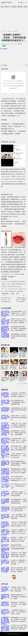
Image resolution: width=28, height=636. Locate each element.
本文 (4, 274)
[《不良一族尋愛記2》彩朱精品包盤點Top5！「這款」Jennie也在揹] (5, 456)
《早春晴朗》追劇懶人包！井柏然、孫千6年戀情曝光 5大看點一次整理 (19, 612)
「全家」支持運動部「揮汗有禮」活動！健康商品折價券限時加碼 (18, 516)
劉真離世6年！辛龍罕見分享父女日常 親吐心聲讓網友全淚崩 (18, 604)
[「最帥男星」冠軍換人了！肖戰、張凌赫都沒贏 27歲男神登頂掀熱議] (5, 494)
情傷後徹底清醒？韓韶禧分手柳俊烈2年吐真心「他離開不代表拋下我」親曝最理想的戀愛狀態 (18, 471)
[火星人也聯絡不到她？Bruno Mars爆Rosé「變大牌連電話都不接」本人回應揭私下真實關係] (5, 479)
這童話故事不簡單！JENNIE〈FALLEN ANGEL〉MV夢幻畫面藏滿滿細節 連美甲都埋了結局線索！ (19, 547)
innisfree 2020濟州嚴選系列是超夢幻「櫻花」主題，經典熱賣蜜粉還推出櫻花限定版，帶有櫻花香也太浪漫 (13, 284)
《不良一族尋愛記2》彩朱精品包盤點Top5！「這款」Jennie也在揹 (18, 455)
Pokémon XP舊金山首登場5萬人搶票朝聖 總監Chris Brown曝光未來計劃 (19, 509)
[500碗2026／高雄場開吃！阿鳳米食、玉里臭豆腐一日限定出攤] (5, 562)
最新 (2, 7)
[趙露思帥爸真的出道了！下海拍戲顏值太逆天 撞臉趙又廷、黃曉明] (5, 597)
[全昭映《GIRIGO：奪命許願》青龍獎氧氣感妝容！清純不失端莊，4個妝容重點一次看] (5, 321)
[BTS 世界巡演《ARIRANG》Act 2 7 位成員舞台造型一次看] (5, 486)
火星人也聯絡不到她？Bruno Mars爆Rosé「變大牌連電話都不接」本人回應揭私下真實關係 (18, 479)
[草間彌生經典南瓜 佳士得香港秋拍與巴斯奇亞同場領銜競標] (5, 410)
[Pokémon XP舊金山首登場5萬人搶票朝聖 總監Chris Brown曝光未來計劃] (5, 509)
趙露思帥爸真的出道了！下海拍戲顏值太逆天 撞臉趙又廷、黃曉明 (19, 596)
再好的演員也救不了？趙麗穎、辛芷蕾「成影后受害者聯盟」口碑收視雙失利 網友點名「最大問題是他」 (19, 448)
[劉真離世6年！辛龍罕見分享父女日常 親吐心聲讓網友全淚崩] (5, 604)
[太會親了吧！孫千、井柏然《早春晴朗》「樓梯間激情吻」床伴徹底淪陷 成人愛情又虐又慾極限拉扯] (5, 425)
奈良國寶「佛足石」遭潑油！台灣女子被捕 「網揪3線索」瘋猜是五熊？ (19, 589)
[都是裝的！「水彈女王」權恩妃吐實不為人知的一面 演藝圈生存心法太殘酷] (5, 539)
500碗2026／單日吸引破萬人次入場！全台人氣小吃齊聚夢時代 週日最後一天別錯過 (19, 525)
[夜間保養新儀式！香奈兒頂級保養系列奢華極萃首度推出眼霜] (5, 336)
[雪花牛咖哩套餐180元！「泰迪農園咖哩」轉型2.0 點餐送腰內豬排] (5, 403)
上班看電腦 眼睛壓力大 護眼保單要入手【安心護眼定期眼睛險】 (5, 379)
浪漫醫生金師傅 (5, 293)
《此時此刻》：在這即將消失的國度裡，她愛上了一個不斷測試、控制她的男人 (18, 394)
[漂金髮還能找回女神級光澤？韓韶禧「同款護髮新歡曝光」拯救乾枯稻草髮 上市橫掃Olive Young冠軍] (5, 329)
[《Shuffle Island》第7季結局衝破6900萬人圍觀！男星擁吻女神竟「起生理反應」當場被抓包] (5, 627)
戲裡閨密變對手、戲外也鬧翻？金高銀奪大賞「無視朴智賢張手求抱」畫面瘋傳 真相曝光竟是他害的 (19, 620)
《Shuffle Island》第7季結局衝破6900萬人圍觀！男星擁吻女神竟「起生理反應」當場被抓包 (19, 628)
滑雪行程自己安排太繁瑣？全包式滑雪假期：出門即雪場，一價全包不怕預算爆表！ (23, 355)
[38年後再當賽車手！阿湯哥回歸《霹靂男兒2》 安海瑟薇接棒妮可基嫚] (5, 501)
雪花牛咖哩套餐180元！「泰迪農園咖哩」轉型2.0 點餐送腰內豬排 (19, 402)
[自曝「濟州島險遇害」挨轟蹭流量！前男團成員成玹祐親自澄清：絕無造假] (5, 570)
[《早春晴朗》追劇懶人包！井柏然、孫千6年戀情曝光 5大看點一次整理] (5, 612)
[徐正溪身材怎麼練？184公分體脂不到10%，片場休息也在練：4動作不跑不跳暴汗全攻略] (5, 313)
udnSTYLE (3, 31)
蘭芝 (17, 293)
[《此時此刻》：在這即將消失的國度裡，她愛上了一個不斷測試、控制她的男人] (5, 395)
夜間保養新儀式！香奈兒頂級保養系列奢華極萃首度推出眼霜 (18, 336)
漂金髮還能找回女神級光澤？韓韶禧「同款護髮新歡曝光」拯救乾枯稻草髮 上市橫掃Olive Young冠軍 (19, 329)
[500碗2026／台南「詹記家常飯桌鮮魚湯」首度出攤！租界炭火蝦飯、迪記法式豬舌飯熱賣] (5, 555)
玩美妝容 (15, 31)
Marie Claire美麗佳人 (14, 274)
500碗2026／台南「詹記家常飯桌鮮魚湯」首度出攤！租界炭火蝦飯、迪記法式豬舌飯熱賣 (18, 555)
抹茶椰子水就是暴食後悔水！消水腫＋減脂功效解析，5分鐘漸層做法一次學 (14, 367)
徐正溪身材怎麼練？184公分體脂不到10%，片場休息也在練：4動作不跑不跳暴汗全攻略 (19, 314)
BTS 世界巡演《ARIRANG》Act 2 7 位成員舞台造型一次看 (19, 486)
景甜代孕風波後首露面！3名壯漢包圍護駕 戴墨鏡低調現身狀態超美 (18, 463)
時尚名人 (7, 7)
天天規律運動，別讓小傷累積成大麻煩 (23, 367)
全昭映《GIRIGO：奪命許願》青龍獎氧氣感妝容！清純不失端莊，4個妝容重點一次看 (18, 321)
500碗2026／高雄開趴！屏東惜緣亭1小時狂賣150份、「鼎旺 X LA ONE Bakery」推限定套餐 (19, 532)
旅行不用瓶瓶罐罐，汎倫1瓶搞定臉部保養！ (5, 367)
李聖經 (12, 293)
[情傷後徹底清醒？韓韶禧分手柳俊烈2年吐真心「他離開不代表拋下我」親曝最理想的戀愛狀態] (5, 471)
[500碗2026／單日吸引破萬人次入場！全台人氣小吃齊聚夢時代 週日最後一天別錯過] (5, 524)
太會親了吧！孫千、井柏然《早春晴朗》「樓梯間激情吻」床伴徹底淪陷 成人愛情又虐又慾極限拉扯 (19, 426)
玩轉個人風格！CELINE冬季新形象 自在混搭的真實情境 (19, 417)
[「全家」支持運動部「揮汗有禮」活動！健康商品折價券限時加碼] (5, 517)
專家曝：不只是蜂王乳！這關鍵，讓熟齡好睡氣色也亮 (5, 355)
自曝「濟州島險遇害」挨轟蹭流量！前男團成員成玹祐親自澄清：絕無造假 (18, 569)
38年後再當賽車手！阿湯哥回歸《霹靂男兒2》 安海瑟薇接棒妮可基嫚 (19, 501)
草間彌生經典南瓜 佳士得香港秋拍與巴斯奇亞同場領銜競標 (19, 410)
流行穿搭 (13, 7)
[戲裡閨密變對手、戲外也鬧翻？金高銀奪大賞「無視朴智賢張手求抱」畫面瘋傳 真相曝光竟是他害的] (5, 620)
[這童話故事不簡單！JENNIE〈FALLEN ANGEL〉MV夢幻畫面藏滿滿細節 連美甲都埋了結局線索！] (5, 547)
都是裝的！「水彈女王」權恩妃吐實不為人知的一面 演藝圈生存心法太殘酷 (18, 539)
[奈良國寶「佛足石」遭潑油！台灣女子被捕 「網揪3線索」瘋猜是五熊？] (5, 589)
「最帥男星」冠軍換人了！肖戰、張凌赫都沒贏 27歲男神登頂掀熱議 (19, 493)
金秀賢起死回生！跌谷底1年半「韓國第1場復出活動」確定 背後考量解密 (19, 432)
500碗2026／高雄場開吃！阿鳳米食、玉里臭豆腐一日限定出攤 (18, 562)
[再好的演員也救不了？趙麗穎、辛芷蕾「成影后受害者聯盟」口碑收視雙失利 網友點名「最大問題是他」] (5, 448)
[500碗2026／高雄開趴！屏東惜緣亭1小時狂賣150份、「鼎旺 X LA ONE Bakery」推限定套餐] (5, 532)
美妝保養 (19, 7)
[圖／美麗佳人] (14, 56)
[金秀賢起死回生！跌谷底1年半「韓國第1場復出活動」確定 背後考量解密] (5, 433)
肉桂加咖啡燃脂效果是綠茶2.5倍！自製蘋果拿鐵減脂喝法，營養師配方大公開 (23, 379)
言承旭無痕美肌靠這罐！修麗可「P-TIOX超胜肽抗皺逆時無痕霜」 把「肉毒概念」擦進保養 (14, 379)
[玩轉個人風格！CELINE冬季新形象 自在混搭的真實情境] (5, 418)
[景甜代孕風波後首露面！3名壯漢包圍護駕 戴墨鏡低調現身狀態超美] (5, 463)
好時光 (25, 7)
